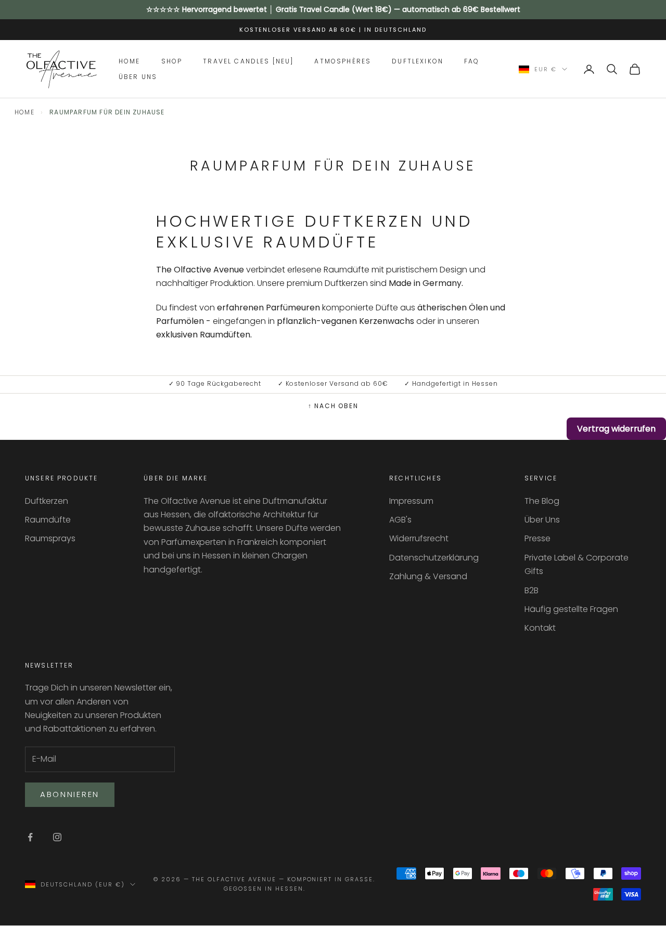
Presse (537, 538)
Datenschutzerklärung (434, 558)
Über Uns (138, 76)
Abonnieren (69, 794)
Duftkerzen (46, 501)
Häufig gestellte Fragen (571, 609)
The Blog (541, 501)
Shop (172, 60)
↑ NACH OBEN (333, 405)
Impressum (411, 501)
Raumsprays (50, 538)
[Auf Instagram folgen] (57, 837)
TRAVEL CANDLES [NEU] (248, 60)
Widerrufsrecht (419, 538)
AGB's (400, 520)
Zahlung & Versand (428, 576)
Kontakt (540, 628)
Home (129, 60)
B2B (531, 590)
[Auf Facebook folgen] (30, 837)
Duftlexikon (417, 60)
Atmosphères (342, 60)
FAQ (471, 60)
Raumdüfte (48, 520)
